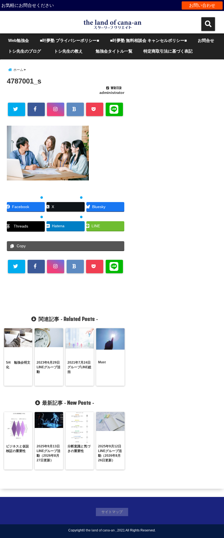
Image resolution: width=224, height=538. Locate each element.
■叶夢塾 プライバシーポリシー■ (69, 40)
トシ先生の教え (70, 51)
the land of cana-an (100, 530)
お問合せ (206, 40)
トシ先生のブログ (24, 51)
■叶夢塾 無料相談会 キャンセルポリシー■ (148, 40)
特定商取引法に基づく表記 (168, 51)
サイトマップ (112, 512)
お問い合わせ (202, 5)
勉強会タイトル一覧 (114, 51)
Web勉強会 (18, 40)
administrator (111, 92)
